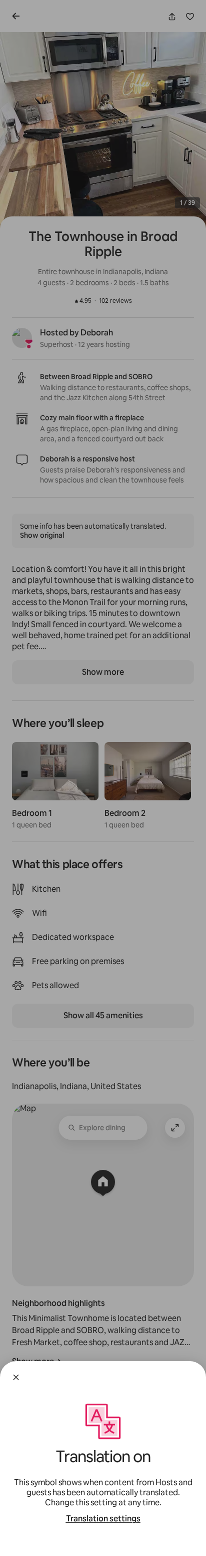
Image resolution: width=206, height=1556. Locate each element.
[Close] (16, 1377)
